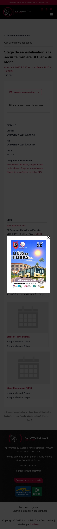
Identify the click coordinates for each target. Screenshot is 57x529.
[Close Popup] (48, 238)
